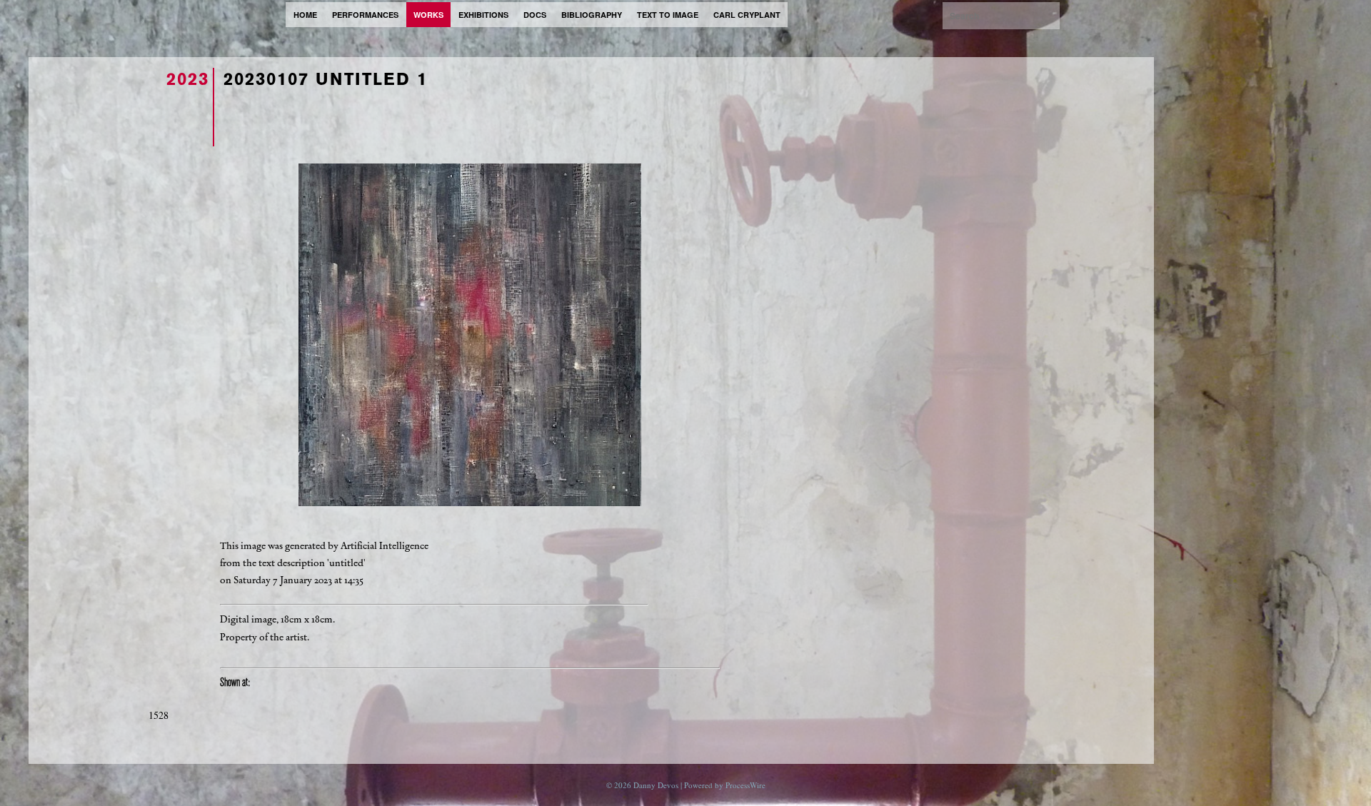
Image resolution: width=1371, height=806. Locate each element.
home (305, 14)
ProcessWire (745, 785)
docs (534, 14)
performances (365, 14)
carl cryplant (746, 14)
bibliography (591, 14)
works (428, 14)
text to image (667, 14)
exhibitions (483, 14)
